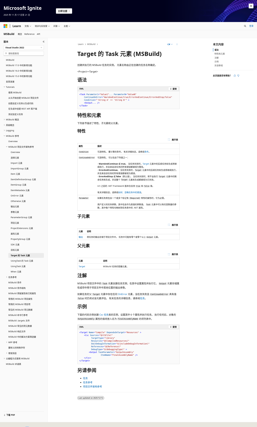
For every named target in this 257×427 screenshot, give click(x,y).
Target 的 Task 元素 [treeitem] (20, 255)
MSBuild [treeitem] (10, 59)
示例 (216, 61)
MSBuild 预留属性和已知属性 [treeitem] (22, 293)
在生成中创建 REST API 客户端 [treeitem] (22, 108)
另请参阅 (218, 65)
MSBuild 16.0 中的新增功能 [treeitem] (19, 70)
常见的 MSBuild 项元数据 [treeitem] (20, 309)
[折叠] (43, 41)
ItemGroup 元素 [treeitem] (18, 184)
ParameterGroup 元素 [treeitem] (21, 217)
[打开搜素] (245, 26)
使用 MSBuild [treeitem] (14, 92)
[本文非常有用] (234, 75)
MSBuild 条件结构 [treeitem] (17, 288)
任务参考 (88, 382)
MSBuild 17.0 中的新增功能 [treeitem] (19, 65)
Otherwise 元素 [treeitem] (18, 201)
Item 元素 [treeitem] (15, 173)
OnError (122, 294)
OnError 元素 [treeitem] (17, 195)
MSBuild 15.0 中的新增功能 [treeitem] (19, 76)
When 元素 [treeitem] (16, 271)
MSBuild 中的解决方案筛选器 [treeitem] (22, 336)
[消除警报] (251, 6)
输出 (81, 237)
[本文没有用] (238, 75)
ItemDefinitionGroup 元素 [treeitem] (23, 179)
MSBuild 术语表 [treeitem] (13, 364)
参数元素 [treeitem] (15, 212)
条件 (146, 151)
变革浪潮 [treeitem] (10, 81)
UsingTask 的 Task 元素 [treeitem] (22, 260)
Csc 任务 (104, 314)
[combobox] (24, 47)
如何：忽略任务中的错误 (129, 192)
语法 (216, 49)
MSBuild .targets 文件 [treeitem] (19, 320)
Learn (81, 44)
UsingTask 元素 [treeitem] (18, 266)
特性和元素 (219, 53)
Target (146, 163)
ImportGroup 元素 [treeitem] (20, 168)
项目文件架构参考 (92, 386)
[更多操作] (177, 44)
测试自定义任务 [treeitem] (15, 114)
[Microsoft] (5, 26)
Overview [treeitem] (13, 141)
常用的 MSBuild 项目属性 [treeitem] (20, 298)
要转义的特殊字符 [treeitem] (16, 347)
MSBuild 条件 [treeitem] (14, 282)
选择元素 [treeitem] (15, 157)
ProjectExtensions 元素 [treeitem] (22, 228)
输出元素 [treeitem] (15, 206)
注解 (216, 57)
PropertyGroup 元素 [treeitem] (20, 239)
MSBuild (91, 44)
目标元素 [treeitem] (15, 249)
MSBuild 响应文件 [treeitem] (17, 331)
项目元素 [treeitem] (15, 222)
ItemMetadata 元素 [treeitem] (20, 190)
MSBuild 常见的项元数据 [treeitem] (20, 325)
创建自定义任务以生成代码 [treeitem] (20, 103)
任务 (142, 298)
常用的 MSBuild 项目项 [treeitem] (19, 304)
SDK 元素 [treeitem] (15, 244)
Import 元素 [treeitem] (16, 163)
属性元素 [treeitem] (15, 233)
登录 (251, 25)
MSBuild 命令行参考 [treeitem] (18, 315)
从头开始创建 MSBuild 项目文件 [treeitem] (23, 97)
